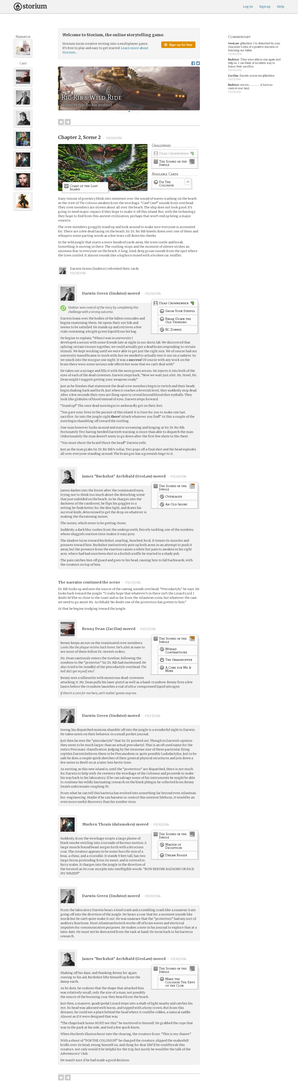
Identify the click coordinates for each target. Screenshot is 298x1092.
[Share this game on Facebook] (193, 63)
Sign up (265, 7)
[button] (129, 111)
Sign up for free (180, 44)
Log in (248, 7)
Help (280, 7)
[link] (175, 154)
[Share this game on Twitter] (198, 63)
